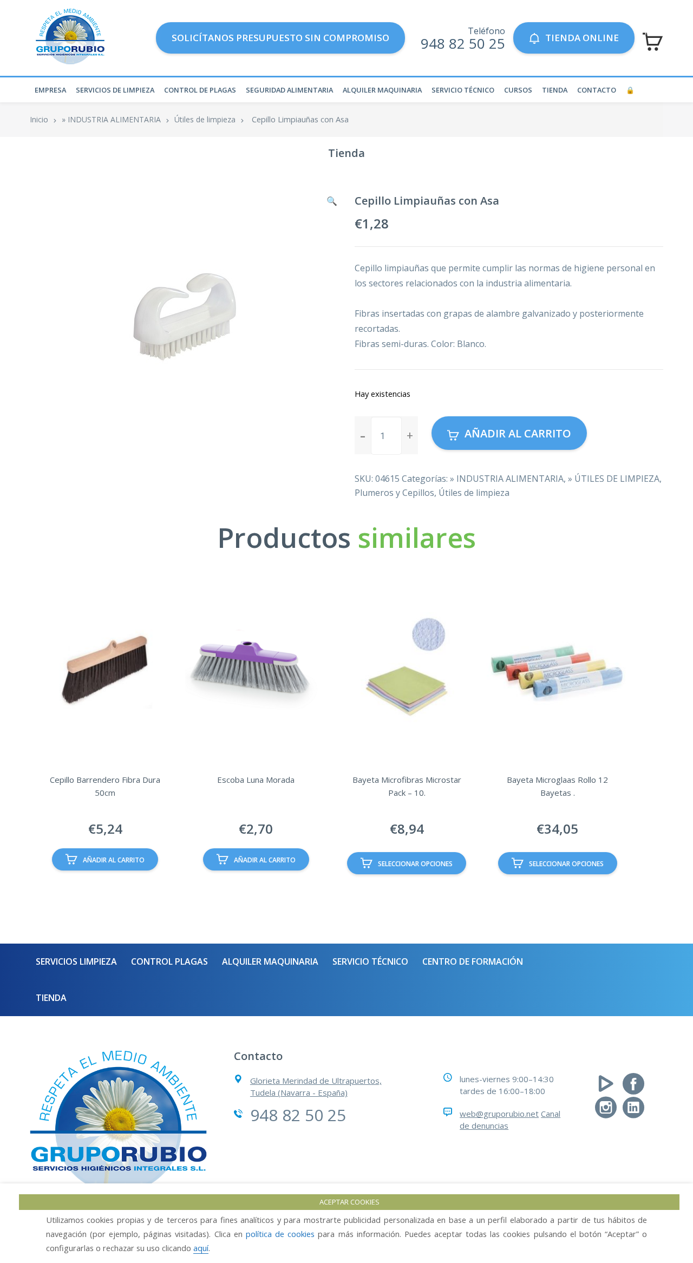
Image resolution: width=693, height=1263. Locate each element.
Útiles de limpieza (205, 119)
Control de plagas (200, 90)
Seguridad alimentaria (289, 90)
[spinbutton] (386, 436)
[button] (331, 201)
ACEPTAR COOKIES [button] (349, 1202)
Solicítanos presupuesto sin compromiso (280, 37)
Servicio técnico (463, 90)
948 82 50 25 (463, 43)
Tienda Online (582, 37)
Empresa (50, 90)
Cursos (518, 90)
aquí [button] (200, 1247)
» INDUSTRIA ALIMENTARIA (111, 119)
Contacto (596, 90)
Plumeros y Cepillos (394, 493)
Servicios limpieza (76, 961)
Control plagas (169, 961)
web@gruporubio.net (499, 1113)
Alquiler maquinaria (382, 90)
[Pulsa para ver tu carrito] (653, 41)
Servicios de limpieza (115, 90)
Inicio (39, 119)
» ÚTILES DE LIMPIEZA (613, 479)
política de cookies (280, 1233)
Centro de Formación (472, 961)
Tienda (554, 90)
